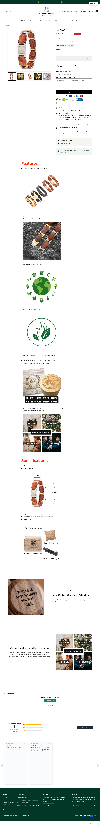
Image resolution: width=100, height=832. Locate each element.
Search (5, 797)
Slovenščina (82, 11)
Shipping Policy (7, 800)
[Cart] (96, 11)
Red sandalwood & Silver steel (65, 45)
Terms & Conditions (8, 807)
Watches (23, 20)
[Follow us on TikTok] (52, 805)
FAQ (4, 809)
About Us (71, 20)
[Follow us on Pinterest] (48, 805)
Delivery (57, 20)
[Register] (94, 805)
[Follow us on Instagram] (45, 805)
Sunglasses (41, 20)
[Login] (92, 11)
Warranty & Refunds (8, 802)
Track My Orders (89, 20)
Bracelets (32, 20)
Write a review (50, 700)
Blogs (63, 20)
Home (8, 20)
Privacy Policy (7, 804)
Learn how (55, 360)
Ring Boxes (49, 20)
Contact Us (79, 20)
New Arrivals (15, 20)
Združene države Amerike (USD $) (67, 11)
